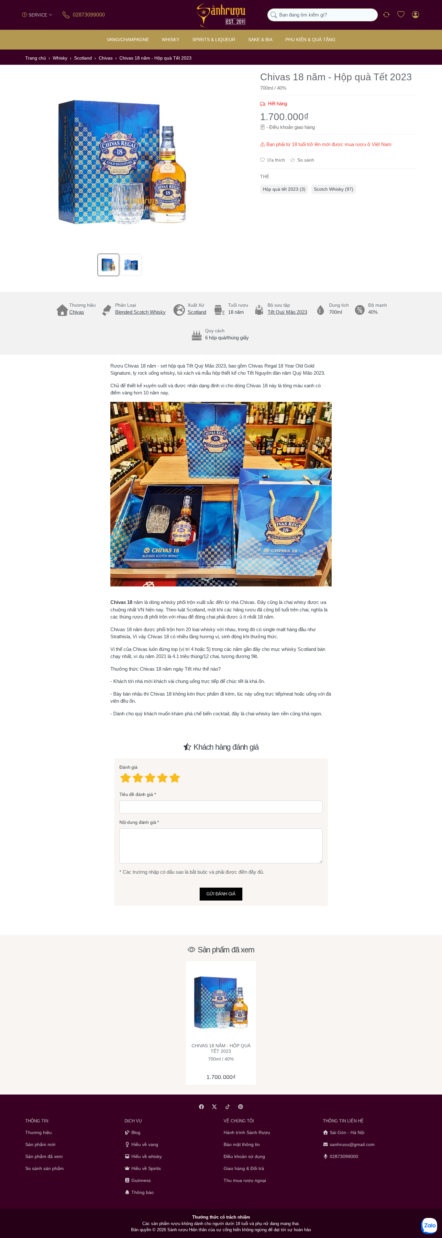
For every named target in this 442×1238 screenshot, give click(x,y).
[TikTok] (227, 1106)
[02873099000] (66, 15)
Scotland (197, 312)
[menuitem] (284, 189)
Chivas (76, 312)
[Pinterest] (241, 1106)
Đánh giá (128, 767)
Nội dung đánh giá (137, 822)
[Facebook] (201, 1106)
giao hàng (304, 127)
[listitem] (122, 162)
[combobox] (322, 15)
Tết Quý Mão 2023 (287, 312)
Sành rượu (177, 1229)
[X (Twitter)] (214, 1106)
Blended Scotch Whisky (140, 312)
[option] (108, 265)
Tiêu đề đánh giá (136, 794)
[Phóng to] (122, 162)
